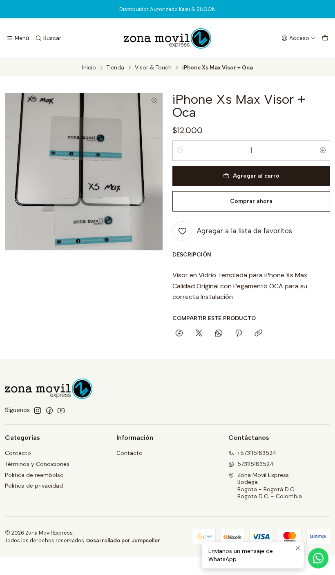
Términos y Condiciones (37, 464)
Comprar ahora (251, 201)
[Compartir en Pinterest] (239, 333)
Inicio (89, 68)
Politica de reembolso (34, 475)
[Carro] (325, 38)
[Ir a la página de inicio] (167, 38)
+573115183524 (257, 453)
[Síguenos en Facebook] (49, 410)
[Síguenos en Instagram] (38, 410)
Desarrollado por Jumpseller (123, 540)
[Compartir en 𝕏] (199, 333)
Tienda (115, 68)
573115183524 (255, 464)
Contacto (18, 453)
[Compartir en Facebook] (179, 333)
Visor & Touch (153, 68)
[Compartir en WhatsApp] (219, 333)
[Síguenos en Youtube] (61, 410)
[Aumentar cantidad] (323, 150)
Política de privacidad (34, 485)
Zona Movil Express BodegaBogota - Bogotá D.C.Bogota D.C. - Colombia (269, 485)
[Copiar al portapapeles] (258, 333)
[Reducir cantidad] (180, 150)
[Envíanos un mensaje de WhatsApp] (318, 558)
